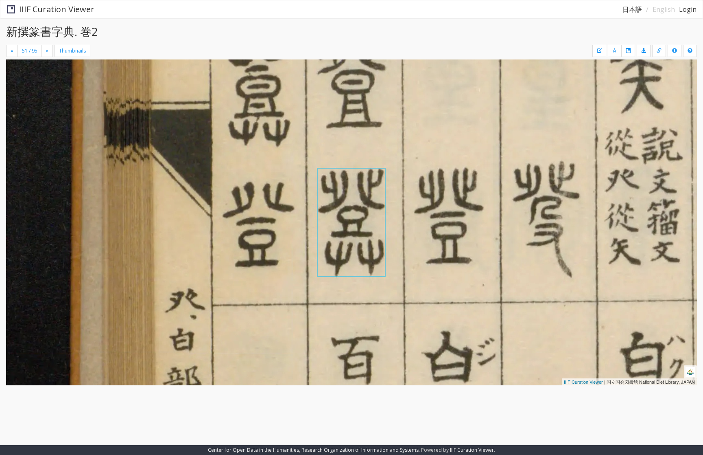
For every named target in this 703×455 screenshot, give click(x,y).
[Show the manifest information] (674, 51)
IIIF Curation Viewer (56, 9)
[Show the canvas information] (659, 51)
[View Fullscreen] (15, 94)
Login (687, 9)
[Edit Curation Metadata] (599, 51)
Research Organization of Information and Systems (360, 449)
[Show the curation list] (628, 51)
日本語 (632, 9)
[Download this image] (644, 51)
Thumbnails (72, 50)
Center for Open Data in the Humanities (253, 449)
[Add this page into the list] (615, 51)
